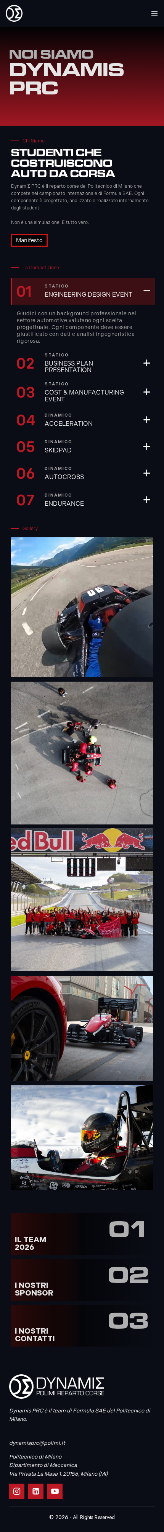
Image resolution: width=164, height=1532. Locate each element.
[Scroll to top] (145, 1513)
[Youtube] (55, 1491)
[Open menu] (154, 13)
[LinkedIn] (35, 1491)
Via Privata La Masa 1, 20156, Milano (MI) (58, 1474)
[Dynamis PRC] (14, 13)
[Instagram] (16, 1491)
